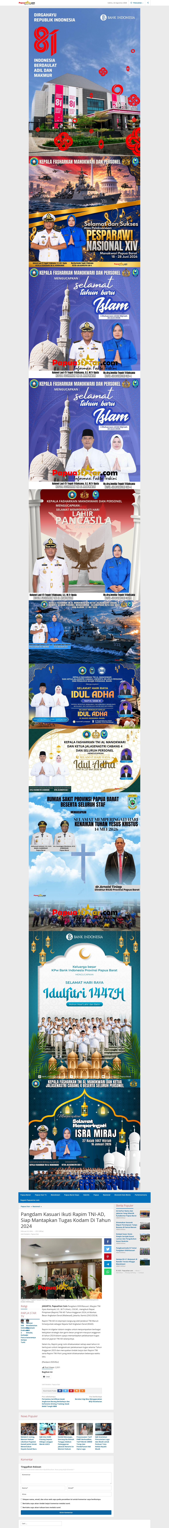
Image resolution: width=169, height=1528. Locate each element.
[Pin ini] (108, 1256)
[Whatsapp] (108, 1272)
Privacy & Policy (130, 1273)
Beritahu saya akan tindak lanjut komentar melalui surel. (46, 1503)
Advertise (119, 1273)
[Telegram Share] (108, 1264)
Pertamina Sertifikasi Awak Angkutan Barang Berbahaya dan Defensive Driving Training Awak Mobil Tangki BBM (56, 1401)
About (137, 1271)
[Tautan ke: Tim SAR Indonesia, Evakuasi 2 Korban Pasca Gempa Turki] (22, 1320)
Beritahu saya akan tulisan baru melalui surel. (42, 1507)
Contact (141, 1273)
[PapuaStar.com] (27, 3)
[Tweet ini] (108, 1249)
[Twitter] (65, 1390)
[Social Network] (148, 3)
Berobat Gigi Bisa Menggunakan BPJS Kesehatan (88, 1399)
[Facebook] (59, 1390)
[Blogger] (76, 1390)
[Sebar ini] (108, 1241)
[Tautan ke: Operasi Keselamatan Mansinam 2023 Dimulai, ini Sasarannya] (27, 1320)
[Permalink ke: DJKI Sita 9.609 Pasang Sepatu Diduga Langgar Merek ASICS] (47, 1429)
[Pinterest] (71, 1390)
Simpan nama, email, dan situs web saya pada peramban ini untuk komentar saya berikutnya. (62, 1499)
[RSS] (82, 1390)
